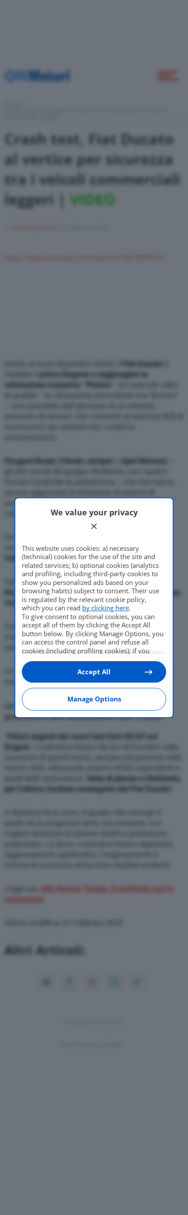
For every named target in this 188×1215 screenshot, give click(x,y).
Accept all (94, 671)
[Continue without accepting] (94, 526)
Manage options (94, 698)
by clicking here (105, 607)
